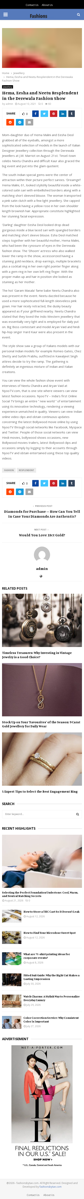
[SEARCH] (77, 814)
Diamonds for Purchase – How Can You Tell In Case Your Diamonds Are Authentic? (42, 513)
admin (9, 104)
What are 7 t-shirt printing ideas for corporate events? (46, 955)
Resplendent (26, 470)
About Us (47, 5)
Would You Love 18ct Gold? (42, 535)
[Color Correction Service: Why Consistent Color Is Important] (11, 1022)
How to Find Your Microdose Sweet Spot (49, 932)
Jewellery (7, 86)
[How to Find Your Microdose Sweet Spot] (11, 937)
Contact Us (32, 5)
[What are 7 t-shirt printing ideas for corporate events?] (11, 958)
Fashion (9, 470)
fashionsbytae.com (51, 1186)
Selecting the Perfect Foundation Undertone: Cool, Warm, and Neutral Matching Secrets (40, 894)
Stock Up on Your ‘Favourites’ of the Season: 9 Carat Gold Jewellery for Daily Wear (41, 724)
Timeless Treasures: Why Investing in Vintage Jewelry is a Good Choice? (37, 655)
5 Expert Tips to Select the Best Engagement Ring (40, 791)
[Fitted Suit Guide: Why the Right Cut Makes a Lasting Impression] (11, 979)
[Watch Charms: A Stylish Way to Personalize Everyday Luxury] (11, 1001)
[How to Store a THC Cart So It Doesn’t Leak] (11, 916)
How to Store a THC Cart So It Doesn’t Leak (51, 911)
